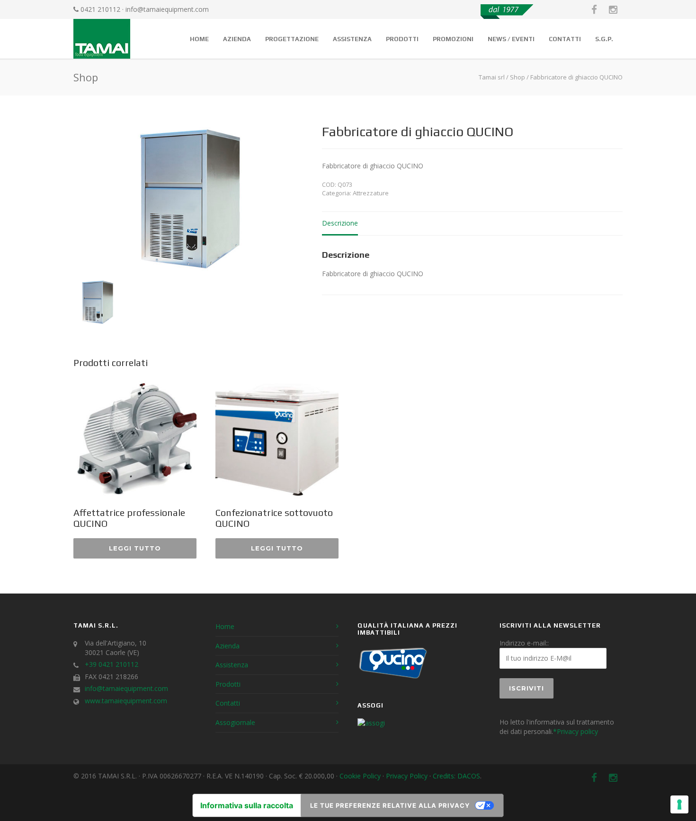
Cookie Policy (360, 775)
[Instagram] (613, 9)
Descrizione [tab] (340, 222)
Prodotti (402, 39)
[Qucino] (392, 677)
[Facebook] (594, 9)
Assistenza (352, 39)
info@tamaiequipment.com (167, 9)
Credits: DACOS (456, 775)
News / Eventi (511, 39)
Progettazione (292, 39)
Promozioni (453, 39)
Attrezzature (371, 193)
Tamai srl (492, 77)
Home (199, 39)
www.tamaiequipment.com (126, 700)
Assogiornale (235, 722)
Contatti (565, 39)
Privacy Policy (407, 775)
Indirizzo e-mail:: (524, 642)
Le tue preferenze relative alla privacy (390, 805)
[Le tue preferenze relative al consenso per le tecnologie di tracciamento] (679, 804)
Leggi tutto (135, 548)
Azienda (237, 39)
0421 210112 (100, 9)
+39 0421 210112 (111, 664)
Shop (517, 77)
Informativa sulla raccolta (246, 805)
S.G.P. (604, 39)
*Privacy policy (575, 731)
